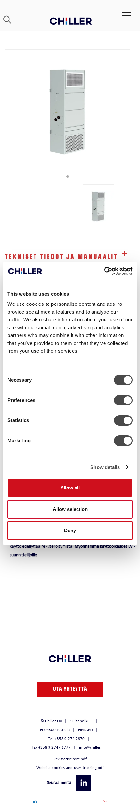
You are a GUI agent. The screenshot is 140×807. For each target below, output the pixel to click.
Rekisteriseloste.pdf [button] (70, 759)
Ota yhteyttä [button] (70, 690)
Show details (105, 467)
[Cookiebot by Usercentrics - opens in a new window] (104, 271)
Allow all (70, 487)
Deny (70, 530)
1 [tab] (68, 176)
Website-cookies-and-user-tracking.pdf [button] (70, 767)
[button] (84, 782)
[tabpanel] (67, 112)
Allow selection (70, 509)
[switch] (123, 400)
